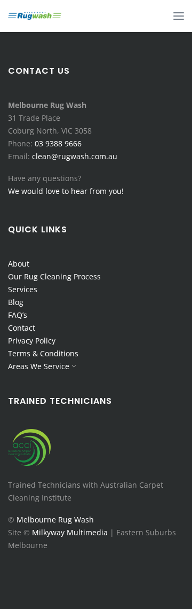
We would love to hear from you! (66, 191)
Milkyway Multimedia (70, 532)
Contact (21, 328)
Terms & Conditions (43, 353)
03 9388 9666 (58, 143)
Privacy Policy (31, 340)
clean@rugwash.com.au (74, 156)
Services (22, 289)
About (18, 264)
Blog (15, 302)
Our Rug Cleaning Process (54, 276)
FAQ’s (17, 315)
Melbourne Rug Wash (55, 519)
